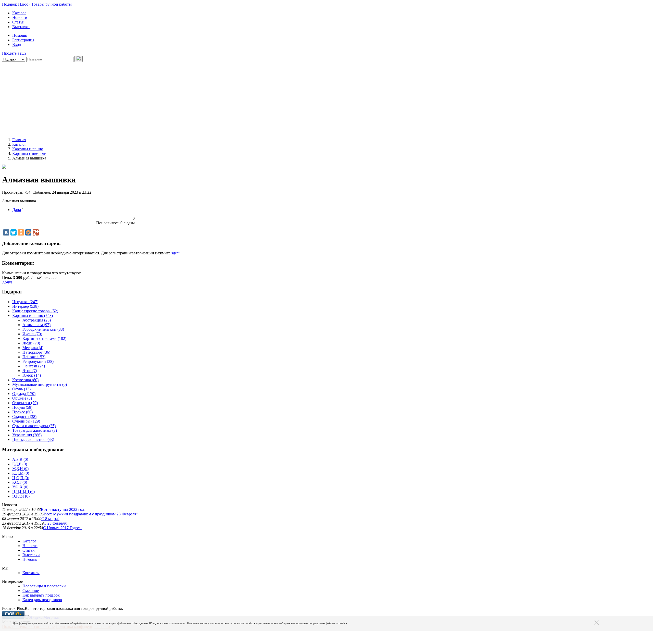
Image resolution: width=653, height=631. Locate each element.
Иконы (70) (32, 334)
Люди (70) (31, 343)
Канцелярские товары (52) (35, 311)
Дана (16, 209)
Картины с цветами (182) (44, 338)
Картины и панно (27, 149)
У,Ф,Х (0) (20, 487)
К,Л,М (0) (20, 473)
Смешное (30, 590)
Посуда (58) (22, 407)
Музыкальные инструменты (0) (39, 384)
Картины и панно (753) (32, 315)
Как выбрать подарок (41, 595)
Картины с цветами (29, 153)
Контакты (31, 573)
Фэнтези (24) (33, 366)
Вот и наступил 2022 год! (63, 509)
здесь (175, 253)
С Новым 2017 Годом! (62, 528)
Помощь (19, 35)
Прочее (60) (22, 412)
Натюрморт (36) (36, 352)
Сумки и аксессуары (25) (34, 426)
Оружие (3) (22, 398)
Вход (16, 44)
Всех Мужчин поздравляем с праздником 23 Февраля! (91, 514)
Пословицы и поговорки (44, 586)
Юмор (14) (31, 375)
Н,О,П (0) (20, 478)
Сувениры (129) (26, 421)
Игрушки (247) (25, 302)
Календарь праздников (42, 600)
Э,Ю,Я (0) (21, 496)
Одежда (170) (23, 393)
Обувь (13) (21, 389)
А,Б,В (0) (20, 459)
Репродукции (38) (38, 361)
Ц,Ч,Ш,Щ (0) (23, 491)
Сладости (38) (24, 416)
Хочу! (7, 282)
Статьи (18, 22)
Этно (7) (29, 370)
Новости (19, 17)
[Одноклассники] (21, 232)
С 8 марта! (50, 518)
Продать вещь (14, 53)
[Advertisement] (155, 97)
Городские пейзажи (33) (43, 329)
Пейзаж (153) (33, 357)
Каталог (19, 13)
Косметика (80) (25, 380)
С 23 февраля (55, 523)
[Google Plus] (36, 232)
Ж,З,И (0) (20, 468)
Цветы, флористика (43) (33, 439)
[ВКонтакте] (6, 232)
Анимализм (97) (36, 325)
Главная (19, 140)
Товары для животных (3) (34, 430)
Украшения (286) (27, 435)
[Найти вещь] (78, 59)
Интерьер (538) (25, 306)
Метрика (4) (32, 347)
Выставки (21, 26)
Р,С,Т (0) (19, 482)
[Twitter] (13, 232)
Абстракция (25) (36, 320)
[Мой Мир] (28, 232)
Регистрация (23, 40)
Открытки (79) (25, 403)
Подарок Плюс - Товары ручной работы (37, 4)
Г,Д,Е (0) (19, 464)
